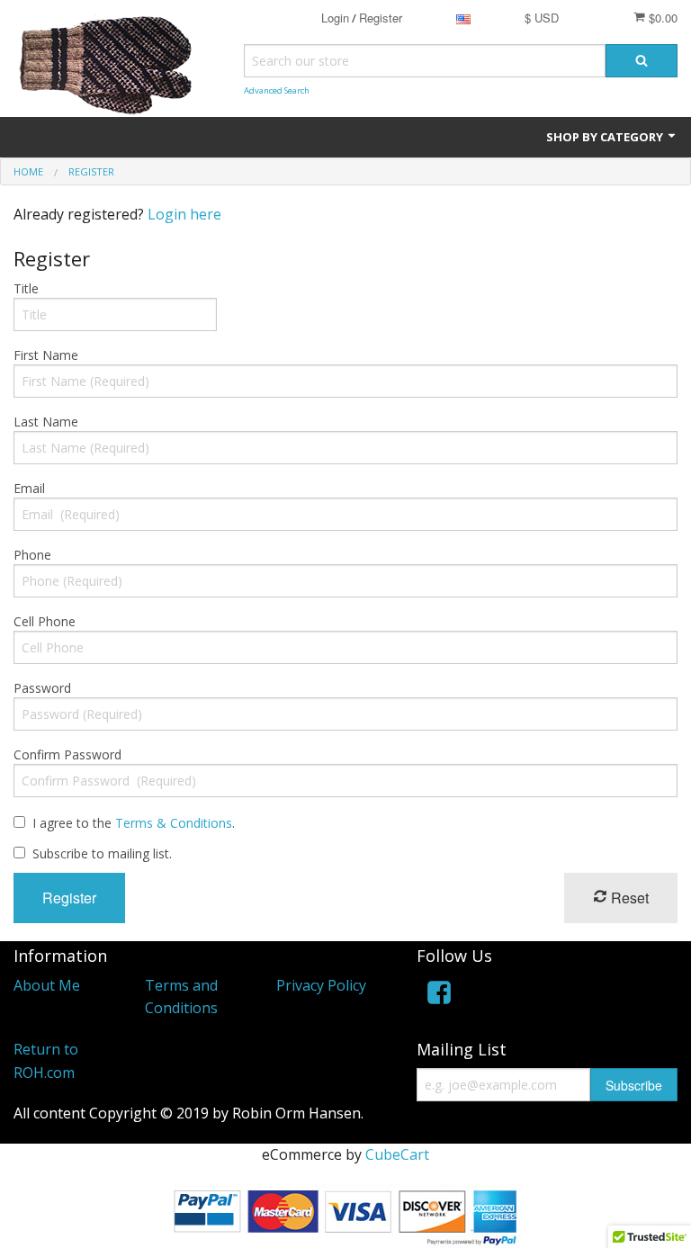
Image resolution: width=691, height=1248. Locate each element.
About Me (46, 985)
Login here (184, 214)
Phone (32, 554)
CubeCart (397, 1154)
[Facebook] (439, 995)
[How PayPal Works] (345, 1215)
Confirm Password (67, 754)
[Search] (642, 60)
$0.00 (661, 17)
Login (335, 17)
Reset (628, 897)
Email (29, 488)
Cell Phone (44, 621)
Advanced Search (277, 90)
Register (380, 17)
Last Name (45, 421)
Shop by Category (606, 137)
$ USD (542, 17)
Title (26, 288)
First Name (45, 355)
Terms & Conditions (173, 822)
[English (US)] (463, 17)
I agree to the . (133, 822)
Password (42, 687)
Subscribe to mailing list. (102, 853)
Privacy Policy (321, 985)
